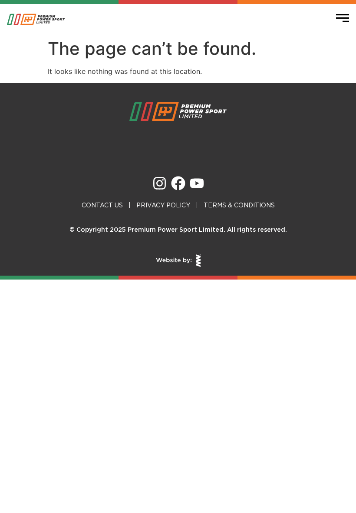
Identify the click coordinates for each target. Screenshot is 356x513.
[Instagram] (159, 183)
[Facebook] (178, 183)
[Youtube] (197, 183)
